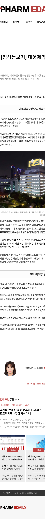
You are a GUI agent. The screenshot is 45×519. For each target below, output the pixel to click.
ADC (27, 405)
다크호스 (17, 22)
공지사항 (6, 492)
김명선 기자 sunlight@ (33, 367)
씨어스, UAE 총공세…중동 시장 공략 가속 (18, 419)
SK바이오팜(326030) (9, 284)
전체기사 (4, 22)
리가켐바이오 (17, 405)
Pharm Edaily (13, 507)
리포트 (29, 22)
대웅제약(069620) (8, 118)
